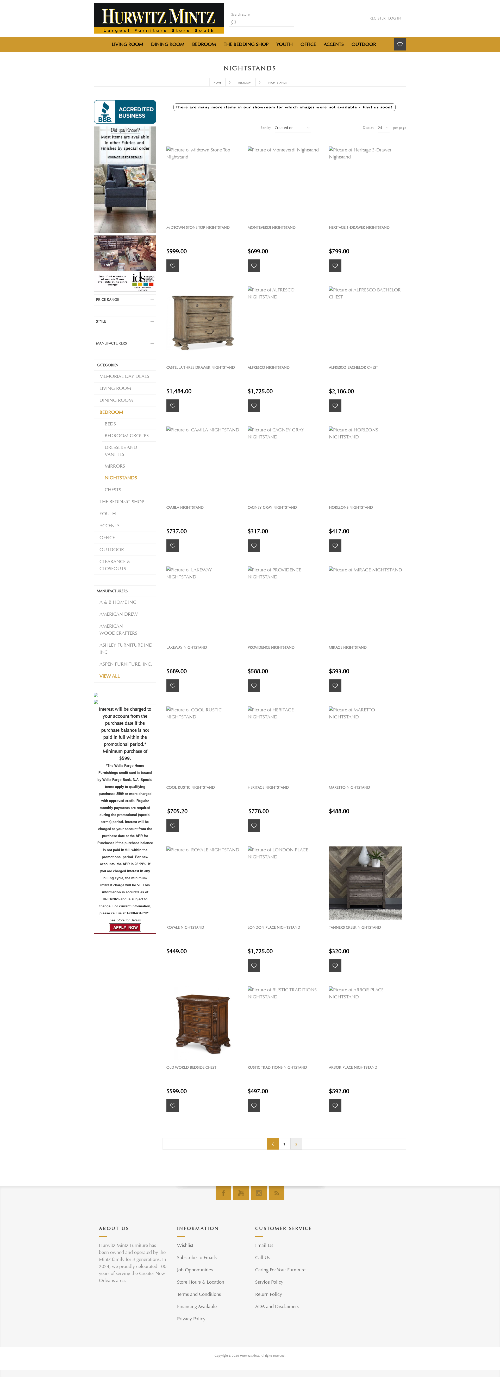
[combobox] (260, 14)
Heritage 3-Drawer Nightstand (359, 227)
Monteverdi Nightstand (272, 227)
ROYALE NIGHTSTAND (185, 927)
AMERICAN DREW (118, 614)
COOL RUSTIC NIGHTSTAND (190, 787)
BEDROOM (111, 412)
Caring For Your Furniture (280, 1270)
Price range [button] (107, 299)
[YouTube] (241, 1193)
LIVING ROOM (115, 388)
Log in (394, 18)
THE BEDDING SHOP (121, 502)
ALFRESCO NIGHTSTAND (269, 367)
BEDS (110, 424)
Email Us (264, 1245)
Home (217, 83)
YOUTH (107, 514)
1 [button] (284, 1144)
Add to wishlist (172, 265)
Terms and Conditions (199, 1294)
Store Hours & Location (200, 1282)
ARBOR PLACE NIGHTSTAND (353, 1067)
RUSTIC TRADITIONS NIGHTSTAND (277, 1067)
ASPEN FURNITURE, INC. (125, 664)
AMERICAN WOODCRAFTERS (118, 629)
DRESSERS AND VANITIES (121, 450)
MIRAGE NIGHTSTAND (348, 647)
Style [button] (101, 321)
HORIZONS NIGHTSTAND (351, 507)
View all (109, 676)
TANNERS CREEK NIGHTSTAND (355, 927)
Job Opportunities (195, 1270)
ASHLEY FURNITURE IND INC (126, 648)
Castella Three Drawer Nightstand (200, 367)
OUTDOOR (111, 550)
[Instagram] (259, 1193)
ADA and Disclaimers (277, 1307)
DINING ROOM (116, 400)
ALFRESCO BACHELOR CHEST (353, 367)
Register (378, 18)
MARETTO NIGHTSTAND (349, 787)
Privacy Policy (191, 1319)
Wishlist (185, 1245)
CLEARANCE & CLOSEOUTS (114, 565)
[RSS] (276, 1193)
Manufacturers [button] (111, 343)
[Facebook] (223, 1193)
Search (233, 22)
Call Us (262, 1258)
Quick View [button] (205, 182)
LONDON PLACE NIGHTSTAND (274, 927)
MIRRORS (115, 466)
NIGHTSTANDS (121, 478)
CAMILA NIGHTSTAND (185, 507)
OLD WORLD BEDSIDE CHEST (191, 1067)
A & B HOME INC (117, 602)
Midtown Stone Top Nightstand (198, 227)
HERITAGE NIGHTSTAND (268, 787)
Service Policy (269, 1282)
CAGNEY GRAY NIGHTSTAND (272, 507)
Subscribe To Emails (197, 1258)
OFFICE (107, 538)
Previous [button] (273, 1144)
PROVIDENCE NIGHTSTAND (271, 647)
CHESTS (113, 490)
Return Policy (268, 1294)
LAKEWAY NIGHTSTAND (186, 647)
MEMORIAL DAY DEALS (124, 376)
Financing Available (197, 1307)
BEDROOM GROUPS (127, 436)
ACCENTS (109, 526)
